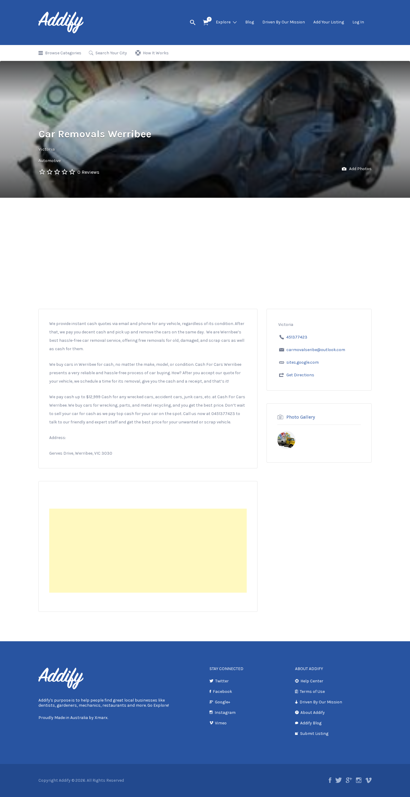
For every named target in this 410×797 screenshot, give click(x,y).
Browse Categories (63, 53)
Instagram (225, 712)
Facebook (222, 691)
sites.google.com (302, 362)
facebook (330, 780)
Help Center (311, 681)
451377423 (296, 337)
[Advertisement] (205, 264)
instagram (358, 780)
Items (205, 23)
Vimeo (221, 723)
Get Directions (300, 374)
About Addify (312, 712)
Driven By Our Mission (283, 22)
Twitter (222, 681)
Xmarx (101, 717)
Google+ (222, 702)
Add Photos (360, 168)
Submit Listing (314, 733)
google (349, 780)
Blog (249, 22)
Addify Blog (310, 723)
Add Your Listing (328, 22)
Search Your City (111, 53)
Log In (358, 22)
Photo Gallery (300, 417)
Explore (223, 22)
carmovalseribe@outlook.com (315, 349)
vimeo (368, 780)
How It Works (156, 53)
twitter (338, 780)
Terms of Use (312, 691)
